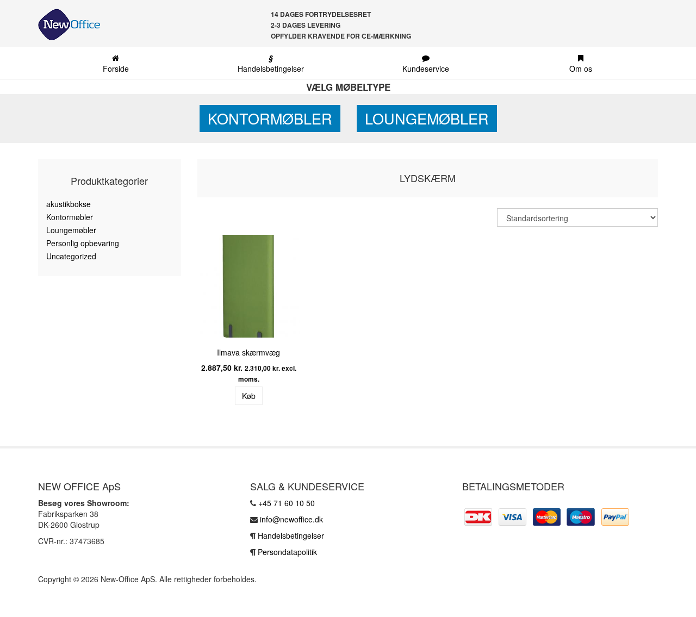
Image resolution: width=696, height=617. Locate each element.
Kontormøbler (270, 118)
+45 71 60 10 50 (286, 502)
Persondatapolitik (287, 551)
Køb (249, 395)
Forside (116, 68)
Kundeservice (425, 68)
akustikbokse (68, 203)
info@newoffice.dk (291, 519)
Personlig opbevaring (82, 243)
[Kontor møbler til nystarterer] (65, 24)
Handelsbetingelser (271, 63)
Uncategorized (71, 256)
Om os (580, 68)
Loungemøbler (427, 118)
